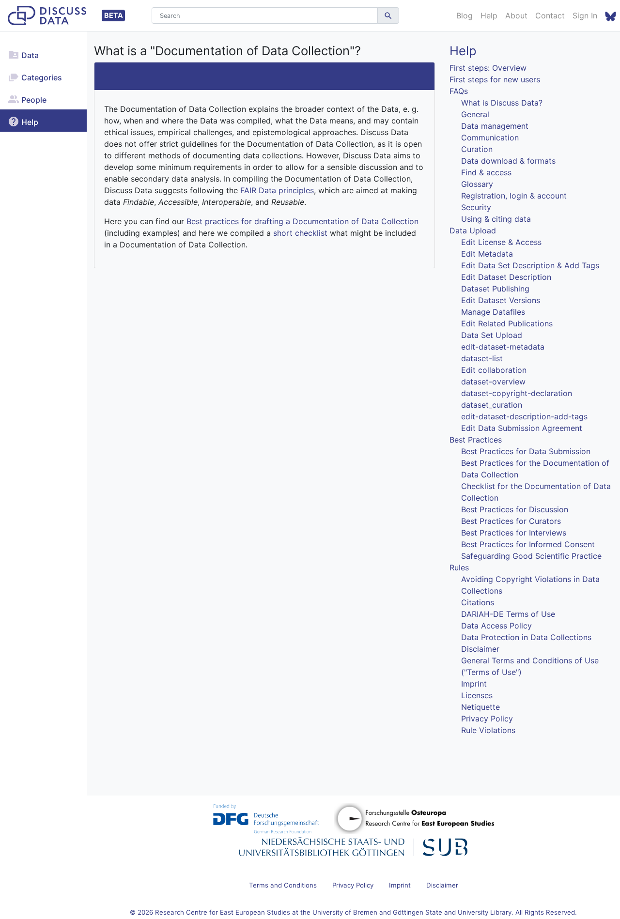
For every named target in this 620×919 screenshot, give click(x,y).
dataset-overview (493, 381)
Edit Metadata (487, 254)
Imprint (474, 684)
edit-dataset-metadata (502, 347)
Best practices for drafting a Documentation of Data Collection (302, 221)
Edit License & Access (501, 242)
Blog (464, 15)
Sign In (585, 15)
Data (29, 55)
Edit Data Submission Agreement (521, 428)
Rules (459, 567)
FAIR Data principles (277, 190)
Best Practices (476, 439)
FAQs (459, 91)
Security (476, 207)
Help (488, 15)
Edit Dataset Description (506, 277)
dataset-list (482, 358)
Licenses (477, 695)
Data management (494, 126)
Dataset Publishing (495, 288)
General (475, 114)
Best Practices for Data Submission (525, 451)
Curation (477, 149)
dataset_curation (491, 405)
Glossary (477, 184)
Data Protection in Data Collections (526, 637)
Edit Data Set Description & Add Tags (530, 265)
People (32, 100)
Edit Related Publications (507, 323)
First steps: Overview (488, 68)
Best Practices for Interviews (513, 532)
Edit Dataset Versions (500, 300)
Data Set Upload (491, 335)
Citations (477, 602)
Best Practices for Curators (511, 521)
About (516, 15)
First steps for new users (495, 79)
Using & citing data (496, 219)
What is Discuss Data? (501, 102)
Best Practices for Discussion (514, 509)
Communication (490, 137)
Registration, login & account (514, 195)
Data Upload (473, 230)
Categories (40, 77)
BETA (113, 15)
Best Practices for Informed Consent (528, 544)
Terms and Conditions (283, 885)
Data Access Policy (496, 625)
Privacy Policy (487, 718)
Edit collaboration (494, 370)
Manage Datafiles (493, 312)
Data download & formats (508, 161)
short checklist (300, 233)
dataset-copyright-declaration (516, 393)
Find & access (486, 172)
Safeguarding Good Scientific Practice (531, 556)
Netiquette (480, 707)
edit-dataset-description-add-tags (524, 416)
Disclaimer (480, 649)
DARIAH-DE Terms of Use (508, 614)
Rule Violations (488, 730)
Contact (550, 15)
